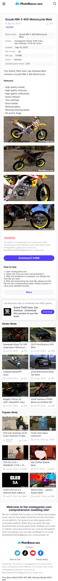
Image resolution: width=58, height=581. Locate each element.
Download (29, 258)
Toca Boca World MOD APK (14, 577)
